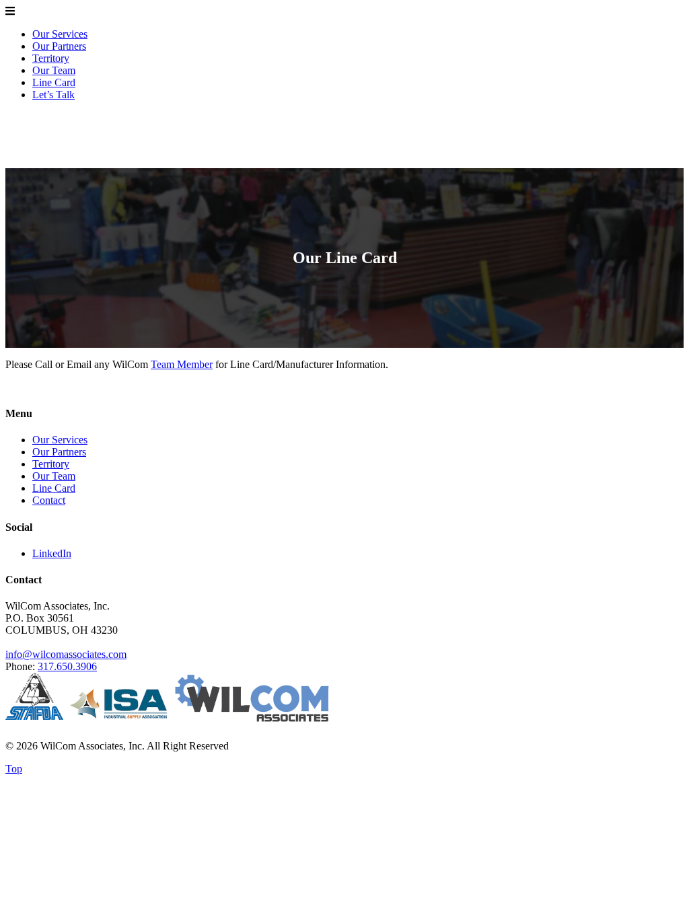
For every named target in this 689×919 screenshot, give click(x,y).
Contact (48, 500)
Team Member (182, 364)
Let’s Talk (53, 94)
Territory (50, 58)
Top (13, 768)
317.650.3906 (67, 666)
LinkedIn (51, 553)
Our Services (59, 34)
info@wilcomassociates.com (65, 654)
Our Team (53, 70)
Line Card (53, 82)
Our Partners (59, 46)
